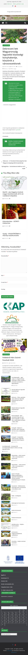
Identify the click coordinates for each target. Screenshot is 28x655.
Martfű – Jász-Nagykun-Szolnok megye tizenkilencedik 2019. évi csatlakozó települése (13, 194)
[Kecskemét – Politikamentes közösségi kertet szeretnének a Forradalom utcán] (5, 488)
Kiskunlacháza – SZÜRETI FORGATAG (11, 222)
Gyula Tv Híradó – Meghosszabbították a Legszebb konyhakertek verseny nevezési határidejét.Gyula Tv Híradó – (19, 476)
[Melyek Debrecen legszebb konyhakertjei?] (5, 409)
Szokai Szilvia (6, 66)
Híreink (3, 581)
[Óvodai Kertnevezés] (5, 518)
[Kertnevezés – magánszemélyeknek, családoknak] (5, 534)
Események (4, 578)
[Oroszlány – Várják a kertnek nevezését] (5, 543)
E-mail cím (4, 282)
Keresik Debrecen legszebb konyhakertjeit (18, 390)
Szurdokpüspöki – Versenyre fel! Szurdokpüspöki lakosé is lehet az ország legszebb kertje (12, 448)
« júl (2, 628)
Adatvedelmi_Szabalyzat (7, 596)
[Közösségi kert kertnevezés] (5, 504)
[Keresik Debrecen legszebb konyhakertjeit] (5, 391)
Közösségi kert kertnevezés (18, 503)
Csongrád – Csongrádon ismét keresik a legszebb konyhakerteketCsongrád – (18, 438)
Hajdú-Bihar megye (12, 68)
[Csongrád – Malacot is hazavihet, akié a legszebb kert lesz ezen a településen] (5, 430)
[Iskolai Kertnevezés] (5, 511)
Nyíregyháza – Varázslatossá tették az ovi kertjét (13, 167)
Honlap (3, 289)
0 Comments (19, 66)
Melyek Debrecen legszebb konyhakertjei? (18, 408)
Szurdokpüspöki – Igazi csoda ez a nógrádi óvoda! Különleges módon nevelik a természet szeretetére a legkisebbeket (18, 380)
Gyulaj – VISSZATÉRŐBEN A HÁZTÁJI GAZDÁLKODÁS (12, 234)
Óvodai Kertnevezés (16, 517)
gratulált (18, 129)
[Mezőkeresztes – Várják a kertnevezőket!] (5, 526)
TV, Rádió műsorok (5, 590)
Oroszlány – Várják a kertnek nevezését (18, 542)
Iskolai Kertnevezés (16, 510)
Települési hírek (6, 45)
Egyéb (2, 575)
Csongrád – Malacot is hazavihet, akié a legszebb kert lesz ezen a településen (18, 429)
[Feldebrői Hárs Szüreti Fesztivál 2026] (14, 345)
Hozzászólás (5, 256)
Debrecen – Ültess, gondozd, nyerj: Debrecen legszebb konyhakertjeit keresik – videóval (18, 399)
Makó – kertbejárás (16, 495)
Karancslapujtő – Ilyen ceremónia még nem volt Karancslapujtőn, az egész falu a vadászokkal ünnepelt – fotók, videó (18, 418)
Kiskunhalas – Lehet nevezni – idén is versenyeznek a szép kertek (18, 457)
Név (2, 275)
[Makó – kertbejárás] (5, 497)
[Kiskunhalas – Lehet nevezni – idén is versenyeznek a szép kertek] (5, 458)
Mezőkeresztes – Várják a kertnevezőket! (18, 525)
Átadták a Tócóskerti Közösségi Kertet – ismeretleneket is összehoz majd (15, 142)
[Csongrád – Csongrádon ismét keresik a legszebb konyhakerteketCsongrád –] (5, 439)
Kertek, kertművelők (6, 584)
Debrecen (6, 68)
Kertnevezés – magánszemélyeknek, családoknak (17, 533)
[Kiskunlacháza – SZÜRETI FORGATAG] (14, 205)
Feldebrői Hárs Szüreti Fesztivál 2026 (11, 358)
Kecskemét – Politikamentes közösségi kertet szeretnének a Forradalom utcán (19, 487)
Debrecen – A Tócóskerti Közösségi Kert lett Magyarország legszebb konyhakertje (15, 162)
